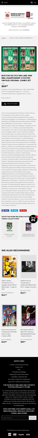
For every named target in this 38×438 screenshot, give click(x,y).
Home (4, 38)
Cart (34, 2)
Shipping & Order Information (19, 374)
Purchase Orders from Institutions (19, 379)
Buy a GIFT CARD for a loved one (19, 381)
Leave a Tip (19, 367)
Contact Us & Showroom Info (19, 364)
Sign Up (32, 418)
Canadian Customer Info (19, 377)
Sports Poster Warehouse (20, 430)
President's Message (19, 372)
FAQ (19, 369)
